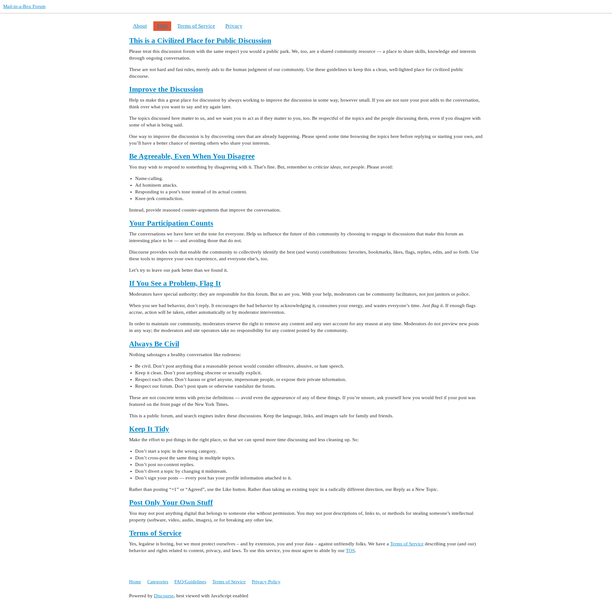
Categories (157, 581)
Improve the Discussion (166, 89)
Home (135, 581)
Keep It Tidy (149, 429)
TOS (350, 550)
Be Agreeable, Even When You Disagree (192, 156)
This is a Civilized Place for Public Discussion (200, 41)
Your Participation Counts (171, 223)
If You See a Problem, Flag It (175, 283)
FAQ (162, 26)
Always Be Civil (154, 344)
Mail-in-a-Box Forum (24, 6)
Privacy (234, 26)
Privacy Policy (266, 581)
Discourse (164, 595)
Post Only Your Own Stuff (171, 503)
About (140, 26)
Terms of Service (196, 26)
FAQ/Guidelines (190, 581)
